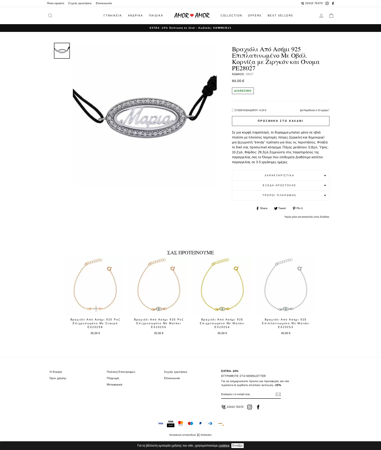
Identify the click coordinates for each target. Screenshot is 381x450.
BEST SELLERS (280, 15)
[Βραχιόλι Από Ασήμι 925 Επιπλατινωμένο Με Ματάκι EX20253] (286, 286)
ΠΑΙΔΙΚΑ (156, 15)
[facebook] (333, 3)
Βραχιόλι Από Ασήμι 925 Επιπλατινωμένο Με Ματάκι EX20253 (286, 323)
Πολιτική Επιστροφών (121, 371)
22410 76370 (314, 3)
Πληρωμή (113, 378)
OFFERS (255, 15)
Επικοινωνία (104, 3)
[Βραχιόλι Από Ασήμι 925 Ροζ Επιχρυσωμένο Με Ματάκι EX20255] (159, 286)
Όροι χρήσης (58, 378)
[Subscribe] (278, 394)
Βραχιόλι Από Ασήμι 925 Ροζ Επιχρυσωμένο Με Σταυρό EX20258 (95, 323)
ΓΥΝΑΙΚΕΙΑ (113, 15)
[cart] (331, 15)
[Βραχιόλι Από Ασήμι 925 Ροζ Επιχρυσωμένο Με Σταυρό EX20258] (95, 286)
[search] (56, 15)
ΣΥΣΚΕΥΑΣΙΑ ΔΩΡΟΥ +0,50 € (251, 110)
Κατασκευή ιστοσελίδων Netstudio (190, 435)
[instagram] (327, 3)
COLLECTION (231, 15)
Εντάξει (237, 445)
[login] (321, 15)
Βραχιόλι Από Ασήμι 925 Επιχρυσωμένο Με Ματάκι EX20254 (222, 323)
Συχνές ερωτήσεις (80, 3)
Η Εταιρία (56, 371)
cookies (223, 445)
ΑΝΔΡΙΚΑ (135, 15)
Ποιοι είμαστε (55, 3)
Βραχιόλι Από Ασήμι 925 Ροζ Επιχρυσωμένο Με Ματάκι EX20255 (159, 323)
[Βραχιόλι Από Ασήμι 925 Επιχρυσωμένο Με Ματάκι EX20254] (222, 286)
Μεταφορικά (114, 384)
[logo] (192, 15)
